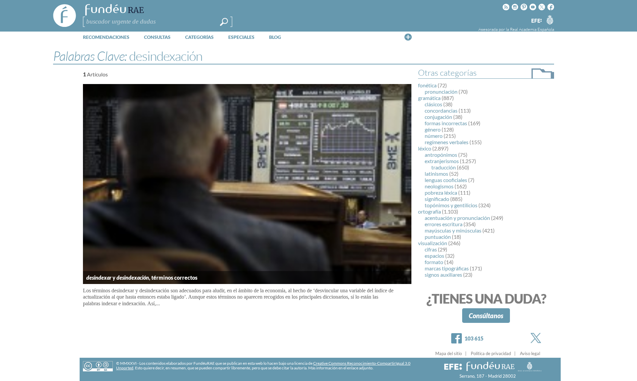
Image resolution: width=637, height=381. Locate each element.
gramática (429, 98)
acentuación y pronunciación (457, 218)
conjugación (438, 117)
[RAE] (549, 20)
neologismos (439, 186)
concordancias (441, 110)
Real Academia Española (532, 29)
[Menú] (408, 37)
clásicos (433, 104)
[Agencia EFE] (536, 21)
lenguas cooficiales (446, 180)
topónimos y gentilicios (451, 205)
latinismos (436, 173)
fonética (427, 85)
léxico (424, 148)
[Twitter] (537, 338)
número (434, 136)
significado (437, 199)
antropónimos (441, 154)
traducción (443, 167)
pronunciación (441, 91)
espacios (434, 255)
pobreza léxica (441, 192)
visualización (432, 243)
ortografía (429, 211)
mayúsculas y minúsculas (453, 230)
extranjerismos (442, 161)
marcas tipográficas (447, 268)
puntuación (438, 237)
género (433, 129)
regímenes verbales (446, 142)
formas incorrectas (446, 123)
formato (434, 262)
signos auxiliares (443, 274)
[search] (224, 22)
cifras (431, 249)
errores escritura (443, 224)
